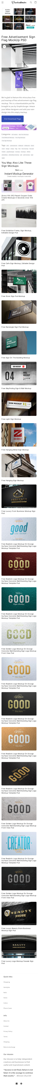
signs (3, 158)
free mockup (25, 148)
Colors (6, 1003)
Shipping (6, 1042)
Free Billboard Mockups (8, 137)
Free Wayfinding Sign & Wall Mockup (16, 388)
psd (21, 155)
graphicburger (10, 151)
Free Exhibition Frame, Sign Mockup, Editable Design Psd (17, 232)
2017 (8, 145)
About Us (6, 1021)
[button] (2, 2)
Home (5, 998)
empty (12, 148)
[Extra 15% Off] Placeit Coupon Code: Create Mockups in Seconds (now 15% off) (17, 198)
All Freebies (15, 134)
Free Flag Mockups (20, 137)
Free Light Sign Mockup (11, 419)
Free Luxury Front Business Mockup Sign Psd (18, 512)
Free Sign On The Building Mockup (16, 358)
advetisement (13, 145)
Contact (6, 1026)
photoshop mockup (14, 155)
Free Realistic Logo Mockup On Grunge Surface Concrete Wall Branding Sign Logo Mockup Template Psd (19, 546)
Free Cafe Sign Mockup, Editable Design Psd (18, 264)
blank (32, 145)
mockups (23, 151)
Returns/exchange (9, 1047)
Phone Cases (8, 1008)
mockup (17, 151)
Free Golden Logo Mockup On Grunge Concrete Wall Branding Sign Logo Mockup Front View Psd (19, 651)
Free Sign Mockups (7, 140)
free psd (32, 148)
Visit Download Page (12, 119)
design (7, 148)
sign (32, 155)
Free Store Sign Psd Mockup (13, 296)
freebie (3, 151)
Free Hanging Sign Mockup (13, 480)
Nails (5, 992)
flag (16, 148)
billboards (27, 145)
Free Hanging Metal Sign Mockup (15, 450)
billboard (20, 145)
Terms (5, 1037)
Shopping (7, 982)
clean (3, 148)
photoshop (5, 155)
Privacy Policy (8, 1031)
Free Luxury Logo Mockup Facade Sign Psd (17, 962)
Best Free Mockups (24, 134)
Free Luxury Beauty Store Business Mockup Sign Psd (16, 929)
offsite (28, 151)
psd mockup (26, 155)
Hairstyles (7, 987)
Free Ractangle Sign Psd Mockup (15, 327)
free (19, 148)
